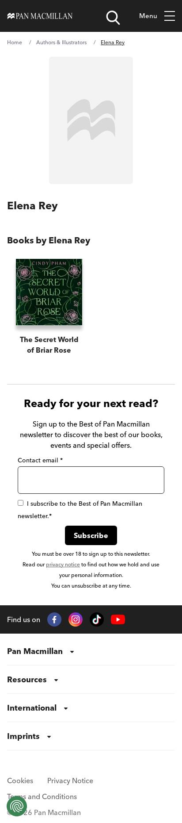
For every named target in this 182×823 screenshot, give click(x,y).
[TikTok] (97, 619)
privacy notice (63, 564)
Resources (27, 679)
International (32, 708)
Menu (148, 16)
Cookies (20, 780)
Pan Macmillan (35, 651)
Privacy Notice (70, 780)
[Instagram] (75, 619)
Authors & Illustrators (61, 42)
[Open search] (113, 18)
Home (14, 42)
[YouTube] (118, 620)
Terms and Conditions (42, 796)
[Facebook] (54, 619)
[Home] (40, 16)
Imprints (23, 736)
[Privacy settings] (17, 806)
